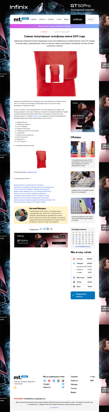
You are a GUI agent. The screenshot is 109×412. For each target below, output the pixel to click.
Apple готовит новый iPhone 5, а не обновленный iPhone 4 (32, 191)
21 (73, 243)
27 (83, 235)
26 (79, 235)
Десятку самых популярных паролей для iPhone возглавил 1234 (34, 200)
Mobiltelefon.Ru (32, 172)
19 (89, 241)
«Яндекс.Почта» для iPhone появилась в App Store (30, 193)
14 (73, 241)
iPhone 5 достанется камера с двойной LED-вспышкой (31, 189)
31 (73, 237)
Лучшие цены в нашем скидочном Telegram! (54, 26)
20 (92, 241)
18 (86, 241)
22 (76, 243)
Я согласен (54, 407)
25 (76, 235)
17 (82, 241)
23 (80, 243)
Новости (44, 32)
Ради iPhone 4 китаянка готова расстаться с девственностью (34, 187)
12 (89, 239)
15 (76, 241)
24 (73, 235)
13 (92, 239)
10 (82, 239)
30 (92, 235)
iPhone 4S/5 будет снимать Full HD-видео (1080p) (29, 202)
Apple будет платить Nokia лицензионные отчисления (31, 198)
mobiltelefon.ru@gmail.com (34, 399)
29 (89, 235)
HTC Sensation (37, 116)
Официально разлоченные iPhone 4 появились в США (31, 195)
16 (79, 241)
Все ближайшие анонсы (83, 246)
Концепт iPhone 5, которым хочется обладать (29, 185)
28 (86, 235)
